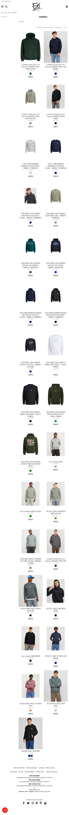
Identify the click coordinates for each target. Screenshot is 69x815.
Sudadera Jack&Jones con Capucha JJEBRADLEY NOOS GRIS (55, 560)
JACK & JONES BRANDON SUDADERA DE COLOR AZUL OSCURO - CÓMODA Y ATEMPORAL (55, 166)
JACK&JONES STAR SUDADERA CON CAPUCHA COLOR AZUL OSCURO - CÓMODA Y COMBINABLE (31, 215)
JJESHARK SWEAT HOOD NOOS (30, 751)
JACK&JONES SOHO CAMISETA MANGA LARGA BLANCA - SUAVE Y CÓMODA (56, 364)
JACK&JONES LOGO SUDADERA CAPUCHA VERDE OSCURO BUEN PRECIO (31, 464)
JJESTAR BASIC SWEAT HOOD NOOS (56, 704)
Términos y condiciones (19, 768)
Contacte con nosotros (51, 772)
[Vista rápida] (32, 62)
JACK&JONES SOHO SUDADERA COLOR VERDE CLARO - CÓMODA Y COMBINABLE (55, 215)
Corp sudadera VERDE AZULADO (30, 511)
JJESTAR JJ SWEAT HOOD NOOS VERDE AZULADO (55, 512)
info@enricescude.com (34, 790)
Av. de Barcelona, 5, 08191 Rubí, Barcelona (31, 782)
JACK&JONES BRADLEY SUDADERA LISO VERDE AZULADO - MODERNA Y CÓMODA (30, 561)
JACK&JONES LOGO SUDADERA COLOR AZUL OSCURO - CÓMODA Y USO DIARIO (31, 364)
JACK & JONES (30, 71)
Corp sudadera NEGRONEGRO (30, 656)
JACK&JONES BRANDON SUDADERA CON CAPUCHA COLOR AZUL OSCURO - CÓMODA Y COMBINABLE (31, 315)
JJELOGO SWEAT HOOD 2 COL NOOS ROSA (30, 704)
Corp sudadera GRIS (56, 462)
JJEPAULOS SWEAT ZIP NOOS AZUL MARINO (56, 657)
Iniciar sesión (14, 772)
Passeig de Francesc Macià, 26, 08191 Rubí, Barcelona (31, 777)
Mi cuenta (21, 772)
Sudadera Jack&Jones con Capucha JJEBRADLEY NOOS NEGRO (56, 116)
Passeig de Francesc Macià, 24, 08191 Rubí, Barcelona (31, 786)
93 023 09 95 (49, 777)
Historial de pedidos (29, 772)
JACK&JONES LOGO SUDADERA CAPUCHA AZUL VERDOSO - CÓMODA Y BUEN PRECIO (30, 265)
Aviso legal (41, 768)
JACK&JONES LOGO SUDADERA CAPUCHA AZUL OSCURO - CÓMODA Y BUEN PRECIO (55, 265)
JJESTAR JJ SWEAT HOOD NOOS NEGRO (55, 609)
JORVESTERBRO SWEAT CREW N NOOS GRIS (30, 609)
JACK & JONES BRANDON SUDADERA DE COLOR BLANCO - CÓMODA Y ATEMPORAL (30, 166)
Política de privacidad (31, 768)
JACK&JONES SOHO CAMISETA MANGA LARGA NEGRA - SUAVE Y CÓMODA (30, 414)
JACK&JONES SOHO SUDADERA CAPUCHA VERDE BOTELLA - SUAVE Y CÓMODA (55, 414)
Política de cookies (50, 768)
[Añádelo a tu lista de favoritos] (29, 62)
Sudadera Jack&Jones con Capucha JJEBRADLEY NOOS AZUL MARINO (56, 66)
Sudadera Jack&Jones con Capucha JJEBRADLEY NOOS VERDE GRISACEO (30, 116)
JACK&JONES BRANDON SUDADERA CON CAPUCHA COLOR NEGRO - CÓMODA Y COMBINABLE (56, 315)
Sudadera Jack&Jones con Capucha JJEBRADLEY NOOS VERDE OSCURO (30, 66)
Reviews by (4, 16)
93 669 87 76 (46, 782)
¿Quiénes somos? (40, 772)
